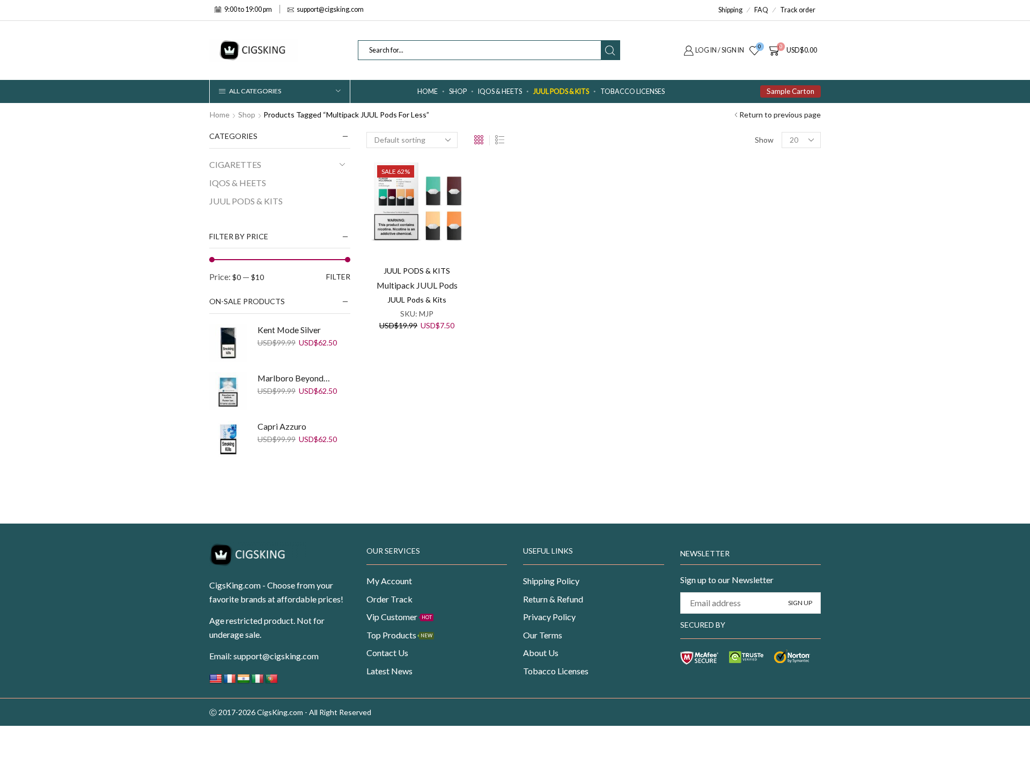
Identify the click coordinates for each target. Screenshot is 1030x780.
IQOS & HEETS (500, 91)
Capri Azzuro (282, 426)
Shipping (730, 10)
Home (427, 91)
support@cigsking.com (276, 656)
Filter (338, 276)
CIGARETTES (235, 164)
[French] (229, 681)
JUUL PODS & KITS (561, 91)
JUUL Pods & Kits (416, 299)
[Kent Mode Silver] (228, 343)
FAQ (761, 10)
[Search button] (610, 50)
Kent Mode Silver (289, 330)
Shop (246, 114)
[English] (215, 681)
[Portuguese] (271, 681)
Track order (797, 10)
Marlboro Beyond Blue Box (295, 378)
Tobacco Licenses (632, 91)
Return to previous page (780, 114)
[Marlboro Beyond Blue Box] (228, 391)
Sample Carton (790, 91)
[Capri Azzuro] (228, 439)
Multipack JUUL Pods (417, 285)
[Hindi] (243, 681)
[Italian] (257, 681)
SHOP (458, 91)
